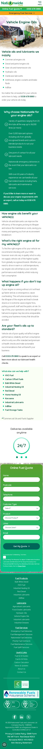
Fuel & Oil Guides (21, 656)
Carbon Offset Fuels (14, 379)
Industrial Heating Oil (14, 387)
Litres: (5, 523)
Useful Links (21, 652)
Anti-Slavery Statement (21, 743)
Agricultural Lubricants (21, 606)
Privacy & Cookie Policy (15, 734)
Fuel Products (21, 578)
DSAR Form (32, 734)
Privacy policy (22, 566)
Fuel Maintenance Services (21, 644)
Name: (6, 475)
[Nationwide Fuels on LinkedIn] (21, 717)
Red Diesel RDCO (27, 737)
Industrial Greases (21, 623)
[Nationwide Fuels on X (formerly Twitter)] (28, 717)
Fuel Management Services (21, 634)
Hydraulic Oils (21, 613)
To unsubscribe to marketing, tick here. (14, 554)
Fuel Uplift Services (21, 647)
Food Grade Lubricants (21, 610)
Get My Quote (20, 546)
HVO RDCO (28, 740)
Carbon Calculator (21, 662)
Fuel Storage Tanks (13, 410)
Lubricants (21, 603)
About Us (21, 669)
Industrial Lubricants (14, 402)
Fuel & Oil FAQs (21, 659)
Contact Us (21, 672)
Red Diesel (9, 391)
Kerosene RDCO (16, 740)
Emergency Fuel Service (20, 13)
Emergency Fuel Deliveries (21, 631)
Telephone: (8, 494)
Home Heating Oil (13, 394)
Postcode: (7, 485)
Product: (6, 514)
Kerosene (9, 398)
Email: (5, 533)
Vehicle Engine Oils (21, 616)
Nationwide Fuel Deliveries (21, 638)
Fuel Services (21, 627)
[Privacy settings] (4, 744)
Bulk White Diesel (12, 383)
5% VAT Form (13, 737)
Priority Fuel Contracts (21, 641)
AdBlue (8, 406)
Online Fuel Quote (11, 9)
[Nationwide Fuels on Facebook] (14, 717)
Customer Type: (10, 504)
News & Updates (21, 666)
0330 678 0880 (27, 96)
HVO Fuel (9, 375)
